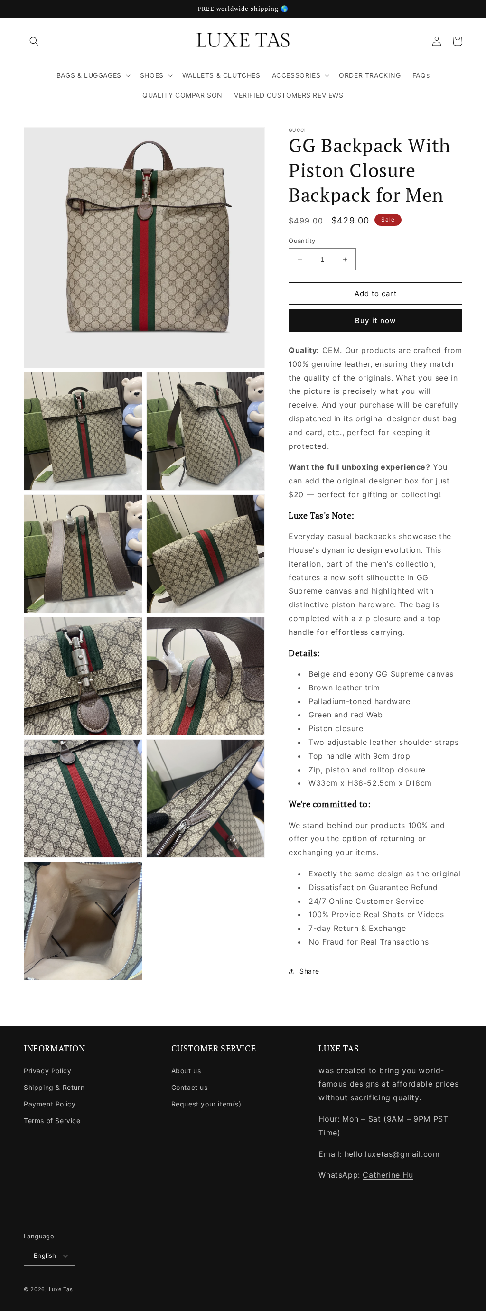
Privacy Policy (47, 1071)
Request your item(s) (206, 1104)
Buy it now (375, 320)
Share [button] (309, 971)
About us (186, 1071)
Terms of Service (52, 1120)
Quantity (302, 240)
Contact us (189, 1087)
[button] (34, 41)
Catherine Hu (388, 1175)
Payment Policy (49, 1104)
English (45, 1255)
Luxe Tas (61, 1289)
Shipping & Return (54, 1087)
